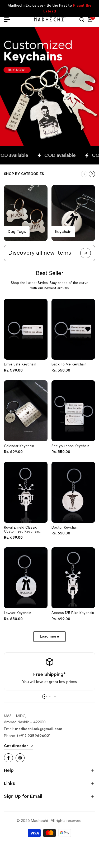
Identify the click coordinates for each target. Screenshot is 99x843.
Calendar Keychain (19, 446)
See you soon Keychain (70, 446)
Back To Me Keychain (68, 364)
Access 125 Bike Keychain (72, 613)
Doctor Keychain (64, 527)
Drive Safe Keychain (20, 364)
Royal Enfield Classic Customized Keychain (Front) (21, 529)
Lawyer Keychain (17, 613)
